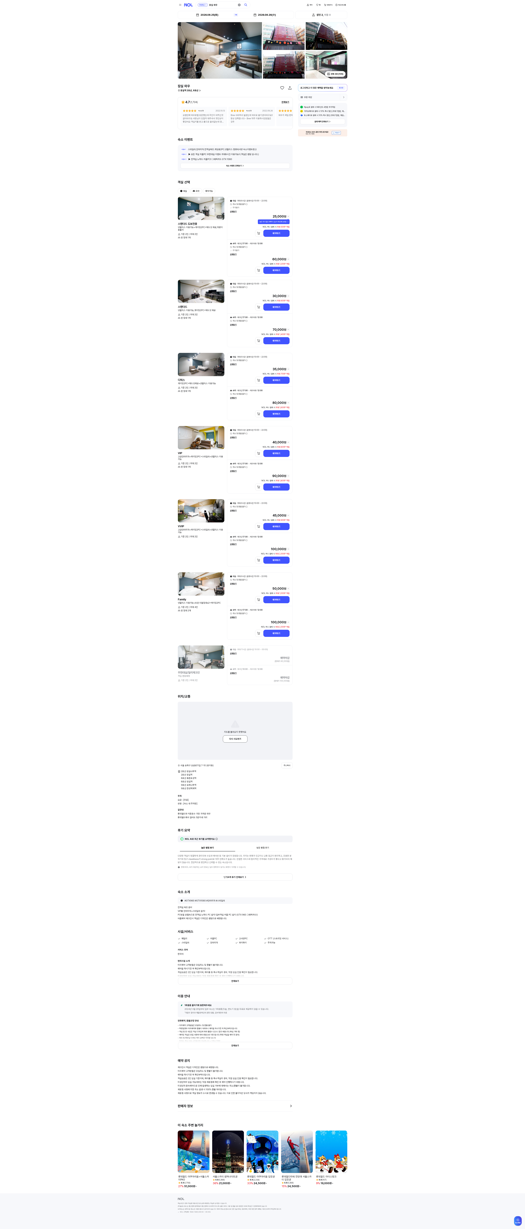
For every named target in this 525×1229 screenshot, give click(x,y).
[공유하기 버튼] (290, 88)
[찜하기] (282, 88)
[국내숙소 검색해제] (206, 5)
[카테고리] (180, 4)
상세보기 (233, 211)
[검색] (246, 5)
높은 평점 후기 (207, 847)
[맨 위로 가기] (518, 1222)
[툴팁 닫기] (288, 222)
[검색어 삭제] (239, 5)
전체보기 (285, 102)
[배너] (322, 132)
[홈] (188, 5)
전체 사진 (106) (337, 74)
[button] (180, 191)
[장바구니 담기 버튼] (258, 233)
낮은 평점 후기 (262, 847)
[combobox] (222, 5)
